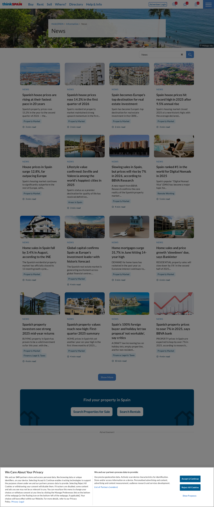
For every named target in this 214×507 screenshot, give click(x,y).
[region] (107, 487)
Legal (21, 501)
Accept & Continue (190, 478)
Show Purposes (190, 496)
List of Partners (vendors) (106, 487)
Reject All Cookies (190, 487)
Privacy (14, 501)
